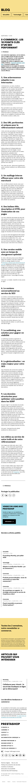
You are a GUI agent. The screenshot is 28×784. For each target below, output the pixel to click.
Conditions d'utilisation (7, 766)
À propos (4, 727)
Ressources (24, 781)
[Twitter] (10, 495)
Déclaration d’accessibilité (8, 768)
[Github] (20, 755)
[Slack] (23, 755)
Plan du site (15, 763)
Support (4, 735)
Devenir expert (6, 743)
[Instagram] (6, 755)
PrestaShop (16, 472)
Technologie (17, 15)
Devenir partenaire (7, 740)
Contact (4, 732)
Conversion (6, 573)
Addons (8, 781)
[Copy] (13, 495)
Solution (3, 781)
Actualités (6, 15)
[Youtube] (16, 755)
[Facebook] (2, 495)
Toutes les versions (8, 748)
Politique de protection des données (10, 765)
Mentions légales (5, 763)
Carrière (4, 730)
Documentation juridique (10, 737)
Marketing (5, 679)
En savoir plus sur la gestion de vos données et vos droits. (13, 645)
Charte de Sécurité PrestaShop (9, 770)
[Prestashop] (7, 3)
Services (14, 781)
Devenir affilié (6, 745)
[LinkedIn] (6, 495)
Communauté (19, 781)
